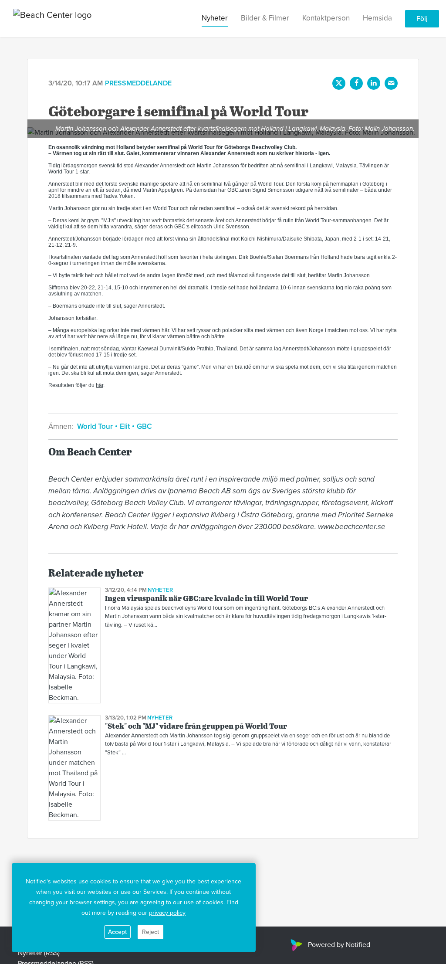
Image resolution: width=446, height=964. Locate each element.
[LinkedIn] (373, 83)
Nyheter (215, 18)
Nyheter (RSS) (39, 953)
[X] (338, 83)
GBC (143, 426)
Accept (117, 932)
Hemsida (377, 18)
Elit (125, 426)
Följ (422, 18)
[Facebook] (356, 83)
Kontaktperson (326, 18)
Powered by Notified (339, 944)
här (99, 385)
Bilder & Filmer (265, 18)
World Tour (96, 426)
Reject (150, 932)
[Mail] (391, 83)
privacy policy (167, 912)
